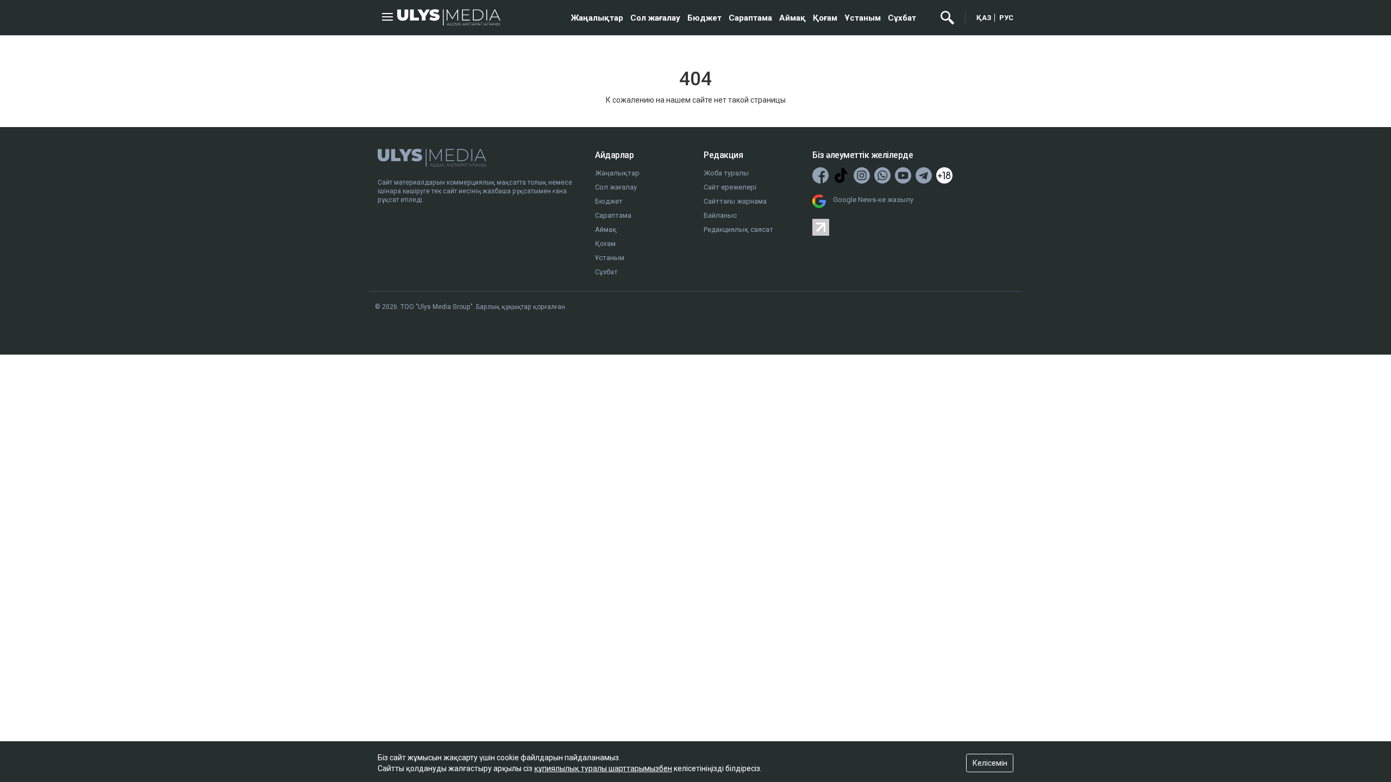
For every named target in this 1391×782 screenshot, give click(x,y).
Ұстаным (862, 18)
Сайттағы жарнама (735, 201)
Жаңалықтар (597, 18)
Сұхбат (902, 18)
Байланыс (720, 215)
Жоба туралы (726, 173)
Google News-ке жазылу (873, 199)
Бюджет (704, 18)
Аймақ (792, 18)
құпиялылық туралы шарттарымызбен (603, 768)
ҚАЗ (984, 18)
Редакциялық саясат (738, 229)
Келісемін (990, 763)
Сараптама (750, 18)
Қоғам (825, 18)
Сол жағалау (655, 18)
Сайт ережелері (730, 187)
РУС (1006, 18)
